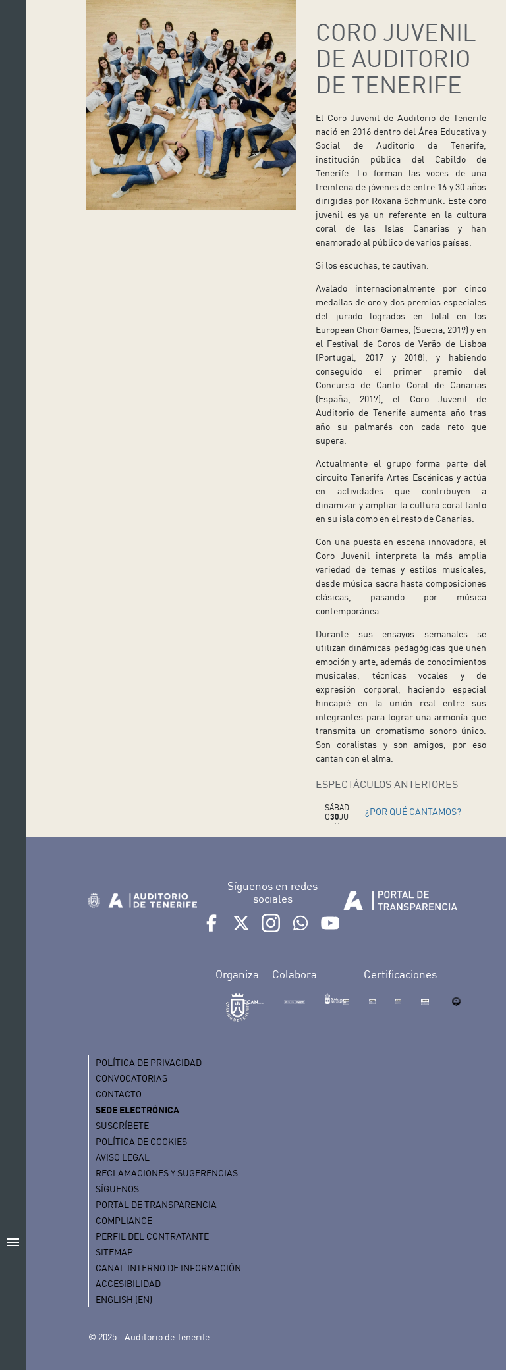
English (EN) (124, 1299)
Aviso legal (123, 1157)
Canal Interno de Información (168, 1267)
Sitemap (114, 1251)
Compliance (124, 1220)
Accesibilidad (128, 1283)
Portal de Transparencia (156, 1204)
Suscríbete (122, 1125)
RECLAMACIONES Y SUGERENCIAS (167, 1172)
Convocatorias (131, 1078)
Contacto (119, 1093)
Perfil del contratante (152, 1236)
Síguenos (117, 1188)
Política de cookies (141, 1141)
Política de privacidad (149, 1062)
